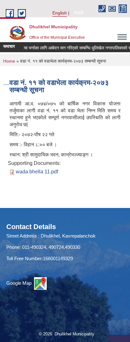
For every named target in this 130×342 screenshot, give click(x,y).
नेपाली (78, 12)
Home (9, 61)
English (59, 12)
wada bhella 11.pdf (37, 171)
